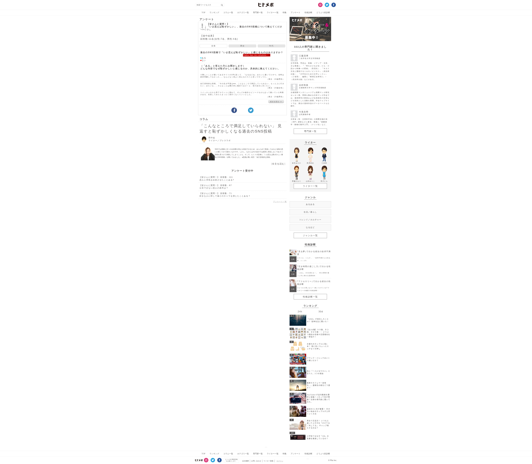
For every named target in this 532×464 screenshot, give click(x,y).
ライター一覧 (272, 12)
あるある (310, 204)
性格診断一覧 (310, 297)
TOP (203, 12)
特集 (285, 12)
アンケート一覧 (280, 202)
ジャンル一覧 (310, 235)
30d (321, 311)
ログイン (280, 461)
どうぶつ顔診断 (323, 12)
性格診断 (308, 12)
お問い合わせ (256, 461)
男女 (242, 46)
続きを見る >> (276, 101)
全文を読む (278, 164)
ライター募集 (268, 461)
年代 (271, 46)
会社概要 (245, 461)
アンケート (295, 12)
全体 (213, 46)
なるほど (310, 227)
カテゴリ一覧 (243, 12)
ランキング (214, 12)
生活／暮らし (310, 212)
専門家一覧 (258, 12)
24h (300, 311)
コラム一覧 (228, 12)
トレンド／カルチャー (310, 220)
